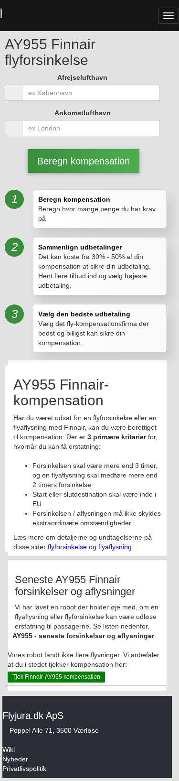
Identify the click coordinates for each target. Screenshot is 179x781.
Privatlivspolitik (24, 768)
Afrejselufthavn (82, 77)
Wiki (8, 749)
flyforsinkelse (67, 547)
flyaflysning (115, 547)
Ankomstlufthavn (82, 113)
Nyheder (15, 759)
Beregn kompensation (83, 161)
